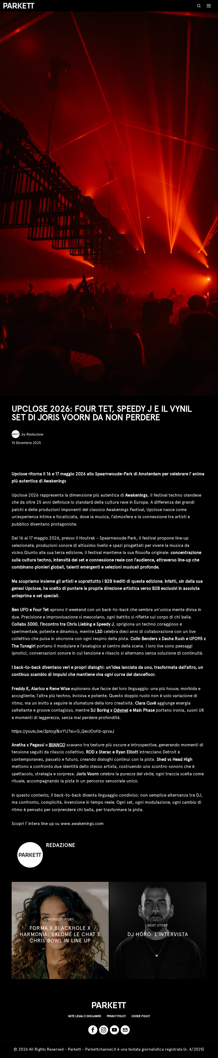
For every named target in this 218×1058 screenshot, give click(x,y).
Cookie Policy (140, 1016)
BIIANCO (57, 744)
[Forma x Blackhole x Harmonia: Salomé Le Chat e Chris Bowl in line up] (60, 930)
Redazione (34, 434)
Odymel (121, 710)
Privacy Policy (116, 1016)
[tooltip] (16, 458)
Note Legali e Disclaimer (84, 1016)
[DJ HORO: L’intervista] (157, 930)
